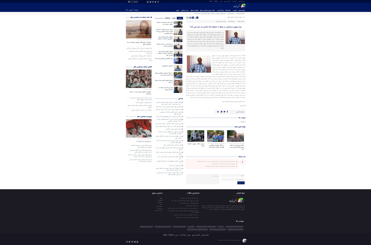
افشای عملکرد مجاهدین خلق (143, 67)
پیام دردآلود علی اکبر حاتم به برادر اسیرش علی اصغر (169, 109)
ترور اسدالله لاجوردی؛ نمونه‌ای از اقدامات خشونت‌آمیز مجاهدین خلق (141, 146)
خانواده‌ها (228, 10)
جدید (173, 18)
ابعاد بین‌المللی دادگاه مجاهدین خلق (173, 145)
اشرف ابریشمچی (158, 210)
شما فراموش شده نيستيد (175, 166)
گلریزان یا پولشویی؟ (167, 66)
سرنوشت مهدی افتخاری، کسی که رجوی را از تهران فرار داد (140, 52)
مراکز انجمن (220, 10)
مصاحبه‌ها (160, 202)
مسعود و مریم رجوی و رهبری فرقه (218, 229)
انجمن (235, 10)
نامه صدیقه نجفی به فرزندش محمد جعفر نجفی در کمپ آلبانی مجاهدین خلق (169, 174)
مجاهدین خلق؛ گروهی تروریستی (163, 226)
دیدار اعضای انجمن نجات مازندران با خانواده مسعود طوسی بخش (169, 137)
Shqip (210, 1)
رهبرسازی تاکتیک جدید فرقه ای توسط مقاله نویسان (169, 126)
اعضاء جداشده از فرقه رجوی (235, 17)
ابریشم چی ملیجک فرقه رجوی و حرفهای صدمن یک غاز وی (169, 149)
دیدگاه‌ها (167, 18)
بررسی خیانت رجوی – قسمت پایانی (195, 145)
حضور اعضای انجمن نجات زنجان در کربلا (164, 81)
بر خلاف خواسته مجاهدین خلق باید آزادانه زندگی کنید (216, 146)
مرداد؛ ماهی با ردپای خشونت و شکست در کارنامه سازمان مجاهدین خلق (140, 99)
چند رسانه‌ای (184, 10)
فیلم (177, 10)
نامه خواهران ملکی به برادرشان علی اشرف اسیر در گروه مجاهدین (183, 208)
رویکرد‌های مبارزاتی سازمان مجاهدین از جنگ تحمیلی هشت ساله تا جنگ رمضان (140, 156)
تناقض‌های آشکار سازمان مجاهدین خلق (189, 203)
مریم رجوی (160, 208)
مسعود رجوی (159, 206)
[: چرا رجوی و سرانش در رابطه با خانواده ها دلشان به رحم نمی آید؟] (188, 18)
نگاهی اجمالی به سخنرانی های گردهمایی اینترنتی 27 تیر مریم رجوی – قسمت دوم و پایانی (169, 103)
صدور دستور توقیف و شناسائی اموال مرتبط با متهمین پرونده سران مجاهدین (164, 31)
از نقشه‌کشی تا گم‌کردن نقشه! (143, 103)
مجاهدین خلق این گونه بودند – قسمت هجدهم (140, 93)
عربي (221, 1)
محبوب (180, 18)
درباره (189, 235)
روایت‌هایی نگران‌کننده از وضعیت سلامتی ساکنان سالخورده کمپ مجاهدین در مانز (183, 211)
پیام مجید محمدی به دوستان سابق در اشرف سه (165, 23)
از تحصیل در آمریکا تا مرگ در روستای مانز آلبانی (139, 48)
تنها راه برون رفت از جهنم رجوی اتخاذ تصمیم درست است (237, 147)
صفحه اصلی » (230, 13)
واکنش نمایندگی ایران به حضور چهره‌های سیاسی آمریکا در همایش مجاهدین (169, 120)
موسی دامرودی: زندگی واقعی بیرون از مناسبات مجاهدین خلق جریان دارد (170, 133)
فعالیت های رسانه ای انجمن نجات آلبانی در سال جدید (170, 158)
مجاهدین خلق (195, 10)
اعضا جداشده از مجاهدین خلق (140, 17)
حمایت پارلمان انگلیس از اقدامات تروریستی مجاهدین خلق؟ (171, 113)
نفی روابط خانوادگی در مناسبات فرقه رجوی (198, 229)
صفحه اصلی (241, 10)
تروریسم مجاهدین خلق (144, 116)
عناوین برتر (191, 226)
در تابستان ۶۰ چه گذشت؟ (144, 141)
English (216, 1)
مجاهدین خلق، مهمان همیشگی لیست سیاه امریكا (169, 107)
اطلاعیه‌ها (160, 200)
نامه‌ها (161, 204)
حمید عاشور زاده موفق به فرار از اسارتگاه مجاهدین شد (169, 162)
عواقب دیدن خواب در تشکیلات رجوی (141, 110)
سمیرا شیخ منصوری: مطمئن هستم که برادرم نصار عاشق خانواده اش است (169, 141)
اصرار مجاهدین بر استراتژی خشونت (235, 226)
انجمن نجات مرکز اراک (221, 21)
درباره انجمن (241, 1)
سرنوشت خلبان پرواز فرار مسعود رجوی (141, 56)
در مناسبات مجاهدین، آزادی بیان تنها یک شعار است (186, 215)
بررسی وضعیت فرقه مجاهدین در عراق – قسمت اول (168, 124)
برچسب (242, 122)
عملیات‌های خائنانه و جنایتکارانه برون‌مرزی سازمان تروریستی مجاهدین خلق (141, 151)
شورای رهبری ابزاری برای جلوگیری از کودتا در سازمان (165, 38)
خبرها (161, 198)
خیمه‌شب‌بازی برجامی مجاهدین (174, 129)
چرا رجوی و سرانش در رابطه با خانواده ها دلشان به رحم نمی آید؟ (216, 26)
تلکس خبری (227, 1)
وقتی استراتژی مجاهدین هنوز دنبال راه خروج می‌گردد (140, 106)
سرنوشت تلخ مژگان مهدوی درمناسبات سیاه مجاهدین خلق (139, 43)
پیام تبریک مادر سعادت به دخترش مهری (165, 89)
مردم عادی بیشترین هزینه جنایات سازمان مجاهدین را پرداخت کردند (141, 160)
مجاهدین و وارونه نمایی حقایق (236, 229)
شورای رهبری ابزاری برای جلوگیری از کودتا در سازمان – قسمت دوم (165, 53)
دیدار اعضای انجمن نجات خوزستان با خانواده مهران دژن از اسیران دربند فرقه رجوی (169, 169)
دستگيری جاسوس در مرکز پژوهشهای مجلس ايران (169, 117)
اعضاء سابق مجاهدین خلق (207, 10)
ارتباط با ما (234, 1)
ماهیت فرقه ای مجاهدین (179, 226)
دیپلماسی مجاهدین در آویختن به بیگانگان (207, 226)
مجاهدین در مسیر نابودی (147, 226)
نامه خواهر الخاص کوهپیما (192, 205)
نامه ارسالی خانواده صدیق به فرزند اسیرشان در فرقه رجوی (169, 153)
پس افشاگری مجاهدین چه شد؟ (164, 58)
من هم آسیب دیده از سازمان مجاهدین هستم (165, 45)
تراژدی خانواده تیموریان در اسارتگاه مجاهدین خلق (140, 60)
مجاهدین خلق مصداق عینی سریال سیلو (189, 198)
